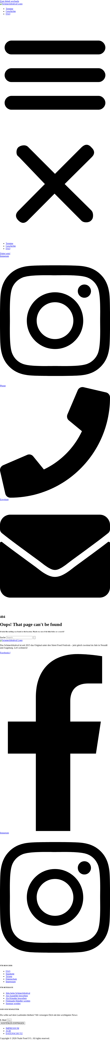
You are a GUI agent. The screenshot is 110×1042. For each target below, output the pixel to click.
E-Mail (3, 1020)
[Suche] (34, 637)
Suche (3, 637)
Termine (9, 8)
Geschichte (11, 11)
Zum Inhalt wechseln (9, 1)
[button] (55, 129)
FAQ (8, 14)
